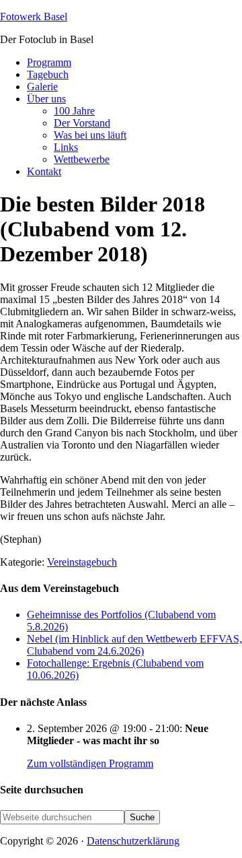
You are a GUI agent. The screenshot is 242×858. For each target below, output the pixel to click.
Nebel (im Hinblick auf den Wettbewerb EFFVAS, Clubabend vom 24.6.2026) (134, 645)
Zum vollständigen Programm (90, 763)
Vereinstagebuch (82, 562)
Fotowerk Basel (33, 16)
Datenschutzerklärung (133, 841)
